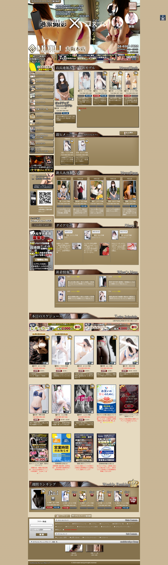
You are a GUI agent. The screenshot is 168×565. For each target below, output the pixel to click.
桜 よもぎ (124, 235)
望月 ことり (83, 415)
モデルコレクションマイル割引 (88, 527)
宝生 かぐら (84, 91)
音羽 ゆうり (80, 152)
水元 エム (97, 235)
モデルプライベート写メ (123, 527)
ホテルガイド (107, 527)
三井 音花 (128, 366)
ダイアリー (131, 524)
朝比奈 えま (79, 201)
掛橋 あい (105, 366)
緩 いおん (63, 201)
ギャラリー (70, 527)
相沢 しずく (96, 201)
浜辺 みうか (130, 91)
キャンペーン (105, 524)
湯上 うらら (99, 91)
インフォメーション (90, 537)
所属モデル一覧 (119, 524)
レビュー (59, 527)
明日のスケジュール (80, 524)
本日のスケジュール (63, 524)
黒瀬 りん (59, 108)
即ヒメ (59, 530)
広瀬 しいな (115, 91)
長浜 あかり (112, 201)
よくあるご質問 (62, 537)
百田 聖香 (38, 415)
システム (93, 524)
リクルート (104, 537)
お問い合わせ (75, 537)
